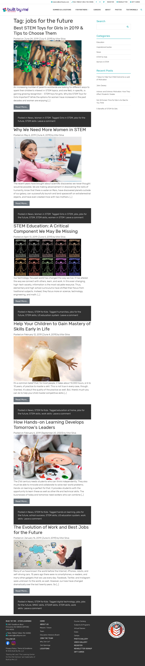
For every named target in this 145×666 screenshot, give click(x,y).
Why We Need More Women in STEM (50, 129)
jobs (76, 214)
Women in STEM (42, 117)
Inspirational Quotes (104, 47)
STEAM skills (51, 605)
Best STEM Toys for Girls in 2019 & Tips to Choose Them (48, 30)
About (108, 10)
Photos (118, 10)
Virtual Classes (79, 628)
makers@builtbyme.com (61, 2)
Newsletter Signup (83, 648)
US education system (48, 315)
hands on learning (66, 512)
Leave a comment (46, 121)
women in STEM (56, 217)
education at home (66, 410)
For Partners (82, 10)
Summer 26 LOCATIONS (62, 10)
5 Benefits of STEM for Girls (107, 109)
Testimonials (132, 10)
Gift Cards (135, 2)
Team (42, 631)
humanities (63, 311)
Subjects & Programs (82, 625)
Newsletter (122, 2)
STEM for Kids (41, 311)
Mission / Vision (45, 628)
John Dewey (101, 85)
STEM (32, 217)
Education (100, 42)
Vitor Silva (60, 38)
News (30, 117)
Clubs (76, 632)
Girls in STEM (66, 117)
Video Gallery (80, 642)
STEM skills (31, 121)
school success (37, 515)
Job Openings (45, 645)
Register (110, 2)
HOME (42, 621)
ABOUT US (44, 624)
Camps (76, 635)
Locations (44, 648)
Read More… (21, 107)
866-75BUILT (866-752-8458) (83, 2)
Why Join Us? (45, 642)
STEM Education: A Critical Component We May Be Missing (46, 228)
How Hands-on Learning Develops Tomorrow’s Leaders (49, 424)
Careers (97, 10)
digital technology (66, 601)
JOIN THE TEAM (46, 638)
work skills (47, 413)
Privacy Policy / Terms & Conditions (19, 648)
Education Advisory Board (49, 635)
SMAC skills (38, 605)
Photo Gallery (81, 639)
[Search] (141, 9)
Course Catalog (80, 621)
